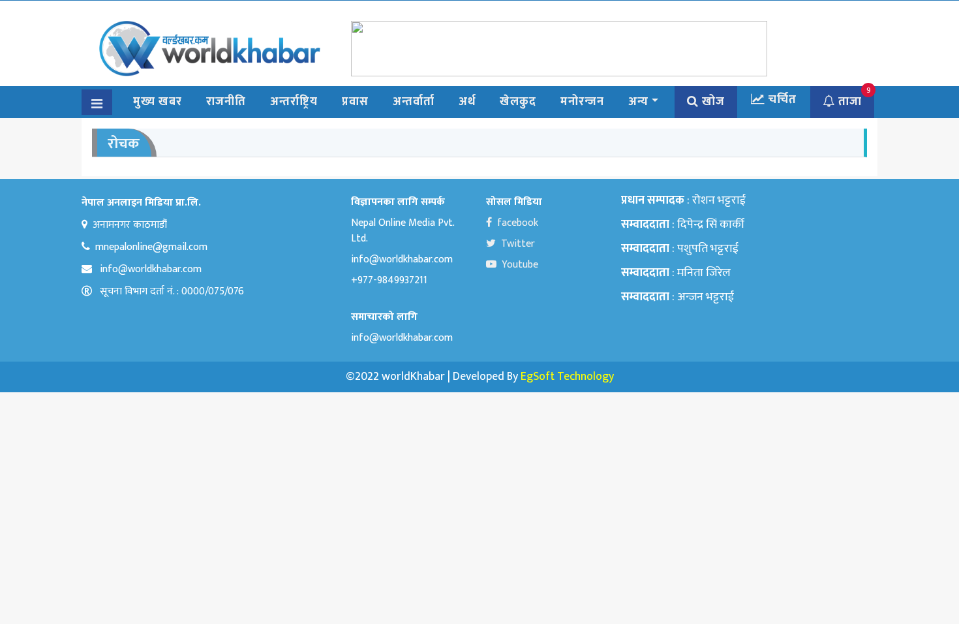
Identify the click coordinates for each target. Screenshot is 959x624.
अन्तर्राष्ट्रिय (294, 102)
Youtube (520, 264)
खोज (712, 102)
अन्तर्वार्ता (413, 102)
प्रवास (355, 102)
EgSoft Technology (567, 376)
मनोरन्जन (582, 102)
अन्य (638, 102)
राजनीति (226, 102)
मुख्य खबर (157, 102)
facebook (517, 223)
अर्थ (467, 102)
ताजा (848, 102)
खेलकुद (518, 102)
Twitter (518, 244)
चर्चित (781, 100)
